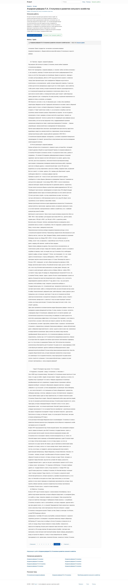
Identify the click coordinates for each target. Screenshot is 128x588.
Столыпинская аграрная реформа (36, 575)
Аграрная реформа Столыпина (35, 559)
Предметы (29, 6)
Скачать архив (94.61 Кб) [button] (34, 35)
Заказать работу (96, 2)
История (35, 6)
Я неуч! (35, 584)
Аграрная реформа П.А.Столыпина (36, 563)
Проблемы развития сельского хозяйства (89, 575)
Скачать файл (80, 42)
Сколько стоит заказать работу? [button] (52, 35)
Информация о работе (51, 551)
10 (61, 544)
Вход (84, 2)
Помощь (88, 2)
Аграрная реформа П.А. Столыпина (61, 575)
